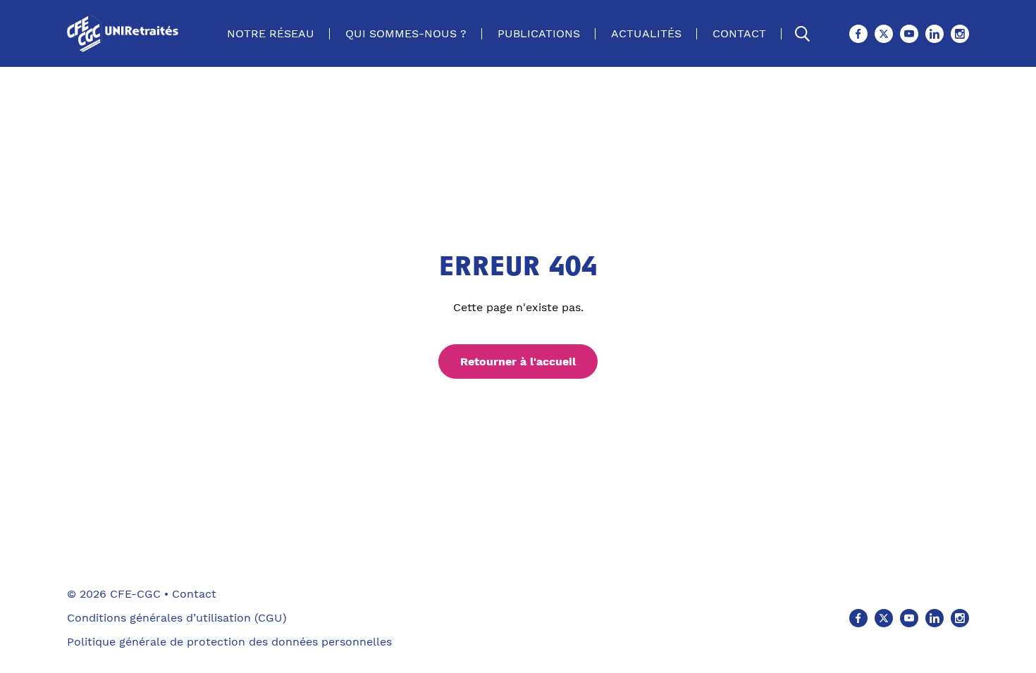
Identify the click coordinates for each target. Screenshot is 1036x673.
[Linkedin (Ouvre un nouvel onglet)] (934, 34)
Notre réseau (270, 33)
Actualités (646, 33)
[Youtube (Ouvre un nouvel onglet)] (909, 34)
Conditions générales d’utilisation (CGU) (177, 617)
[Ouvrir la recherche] (803, 34)
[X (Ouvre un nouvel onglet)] (884, 34)
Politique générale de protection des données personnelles (229, 641)
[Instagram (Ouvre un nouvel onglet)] (960, 34)
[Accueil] (125, 33)
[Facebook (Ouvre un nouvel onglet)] (858, 34)
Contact (739, 33)
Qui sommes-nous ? (406, 33)
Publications (539, 33)
